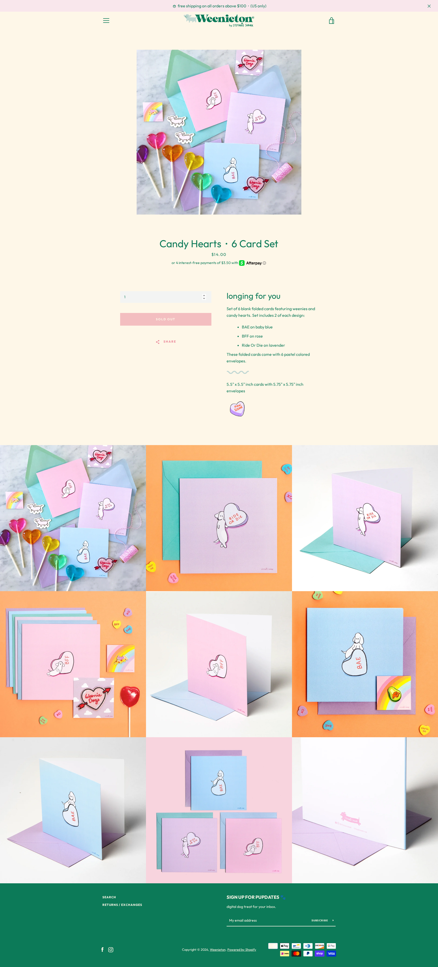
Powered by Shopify (241, 949)
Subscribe (320, 920)
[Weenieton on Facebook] (102, 949)
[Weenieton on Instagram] (110, 949)
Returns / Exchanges (122, 905)
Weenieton (218, 949)
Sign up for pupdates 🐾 (256, 897)
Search (109, 897)
